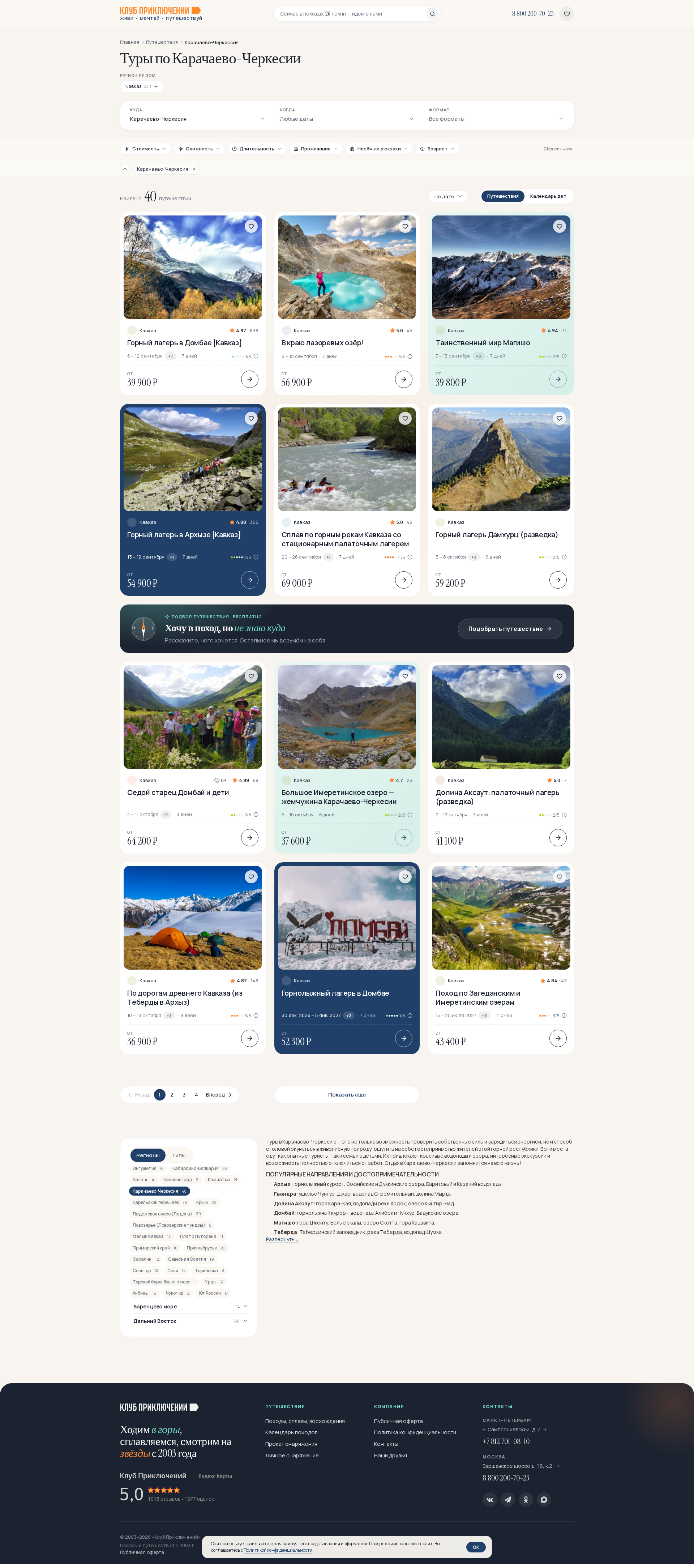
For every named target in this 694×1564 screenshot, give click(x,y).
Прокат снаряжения (291, 1444)
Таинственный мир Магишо (483, 342)
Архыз (282, 1183)
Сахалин (146, 1259)
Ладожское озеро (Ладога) (167, 1214)
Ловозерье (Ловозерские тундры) (172, 1225)
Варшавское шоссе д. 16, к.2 (518, 1465)
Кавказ (148, 331)
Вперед (215, 1094)
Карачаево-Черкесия (160, 1191)
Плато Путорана (201, 1236)
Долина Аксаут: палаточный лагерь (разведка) (498, 797)
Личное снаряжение (292, 1455)
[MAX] (544, 1499)
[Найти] (432, 13)
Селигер (145, 1271)
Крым (206, 1202)
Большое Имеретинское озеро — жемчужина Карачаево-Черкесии (339, 797)
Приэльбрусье (206, 1248)
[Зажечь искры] (676, 1400)
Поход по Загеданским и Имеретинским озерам (478, 997)
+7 (170, 356)
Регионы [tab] (148, 1155)
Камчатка (222, 1179)
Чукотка (177, 1293)
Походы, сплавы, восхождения (305, 1421)
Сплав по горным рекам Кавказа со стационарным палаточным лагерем (345, 539)
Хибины (145, 1293)
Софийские (360, 1183)
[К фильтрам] (125, 169)
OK (476, 1547)
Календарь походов (291, 1432)
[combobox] (353, 13)
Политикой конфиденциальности (278, 1550)
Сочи (176, 1271)
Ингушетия (148, 1168)
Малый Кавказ (152, 1236)
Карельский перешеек (160, 1202)
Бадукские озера (437, 1212)
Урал (214, 1282)
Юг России (213, 1293)
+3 (478, 356)
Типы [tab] (178, 1155)
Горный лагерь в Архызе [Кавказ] (184, 534)
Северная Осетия (191, 1259)
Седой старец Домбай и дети (178, 792)
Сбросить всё (558, 149)
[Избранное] (567, 14)
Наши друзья (390, 1455)
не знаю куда (259, 627)
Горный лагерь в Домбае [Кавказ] (184, 342)
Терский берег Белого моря (164, 1282)
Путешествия (503, 196)
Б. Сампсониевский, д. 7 (511, 1429)
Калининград (180, 1179)
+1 (172, 557)
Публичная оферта (398, 1421)
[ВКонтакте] (490, 1499)
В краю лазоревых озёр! (323, 342)
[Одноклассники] (526, 1499)
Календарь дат (548, 196)
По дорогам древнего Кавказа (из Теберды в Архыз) (185, 997)
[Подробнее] (249, 379)
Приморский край (155, 1248)
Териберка (209, 1271)
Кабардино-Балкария (199, 1168)
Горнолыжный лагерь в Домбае (336, 992)
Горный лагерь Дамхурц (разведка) (497, 534)
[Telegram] (508, 1499)
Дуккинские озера (401, 1183)
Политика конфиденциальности (415, 1432)
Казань (143, 1179)
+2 (348, 1015)
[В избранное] (251, 226)
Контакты (386, 1444)
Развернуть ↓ (282, 1239)
